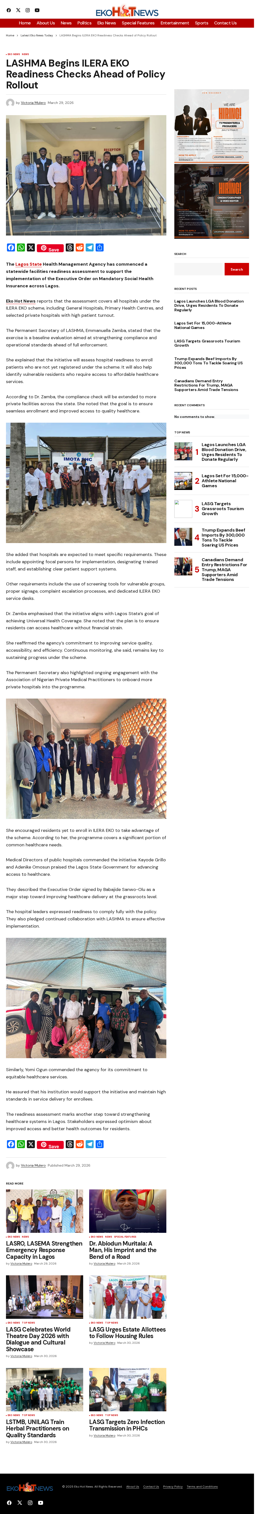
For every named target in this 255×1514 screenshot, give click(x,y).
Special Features (125, 1237)
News (25, 54)
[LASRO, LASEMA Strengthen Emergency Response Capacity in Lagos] (44, 1211)
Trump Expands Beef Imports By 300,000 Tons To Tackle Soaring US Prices (208, 363)
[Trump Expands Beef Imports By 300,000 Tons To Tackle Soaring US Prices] (183, 537)
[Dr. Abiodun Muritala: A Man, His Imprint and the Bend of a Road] (127, 1211)
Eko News (14, 54)
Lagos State (28, 264)
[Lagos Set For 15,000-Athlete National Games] (183, 481)
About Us (132, 1487)
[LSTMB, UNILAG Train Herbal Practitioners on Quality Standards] (44, 1389)
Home (10, 35)
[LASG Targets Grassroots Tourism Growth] (183, 509)
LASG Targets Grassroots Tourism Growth (207, 343)
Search (180, 254)
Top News (28, 1323)
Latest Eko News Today (37, 35)
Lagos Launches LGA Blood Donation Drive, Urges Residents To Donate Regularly (209, 305)
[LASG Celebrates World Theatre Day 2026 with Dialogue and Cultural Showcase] (44, 1297)
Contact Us (151, 1487)
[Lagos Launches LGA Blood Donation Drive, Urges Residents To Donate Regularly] (183, 451)
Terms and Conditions (202, 1487)
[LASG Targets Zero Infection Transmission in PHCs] (127, 1389)
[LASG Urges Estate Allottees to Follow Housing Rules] (127, 1297)
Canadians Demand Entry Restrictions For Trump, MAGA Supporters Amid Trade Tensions (206, 385)
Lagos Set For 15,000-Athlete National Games (202, 325)
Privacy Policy (173, 1487)
